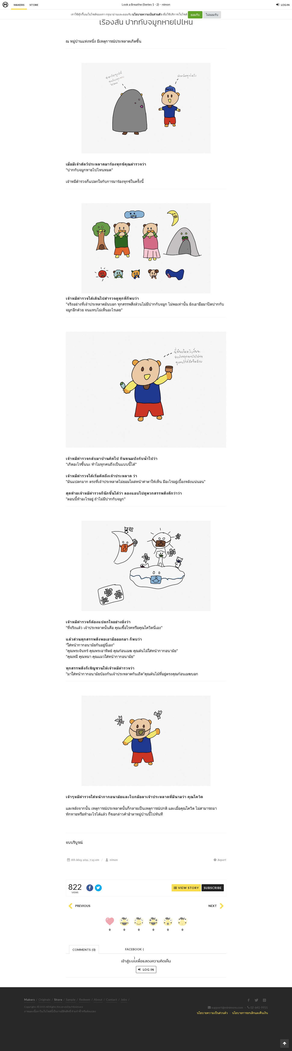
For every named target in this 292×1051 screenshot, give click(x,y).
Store (33, 4)
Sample (70, 999)
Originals (44, 999)
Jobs (124, 999)
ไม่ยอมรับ (212, 14)
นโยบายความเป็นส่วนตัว (147, 14)
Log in (148, 969)
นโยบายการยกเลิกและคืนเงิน (250, 1013)
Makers (19, 4)
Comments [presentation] (84, 949)
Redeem (84, 999)
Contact (111, 999)
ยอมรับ (195, 14)
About (98, 999)
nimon (166, 4)
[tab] (84, 949)
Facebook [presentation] (134, 950)
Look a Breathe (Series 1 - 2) (140, 4)
